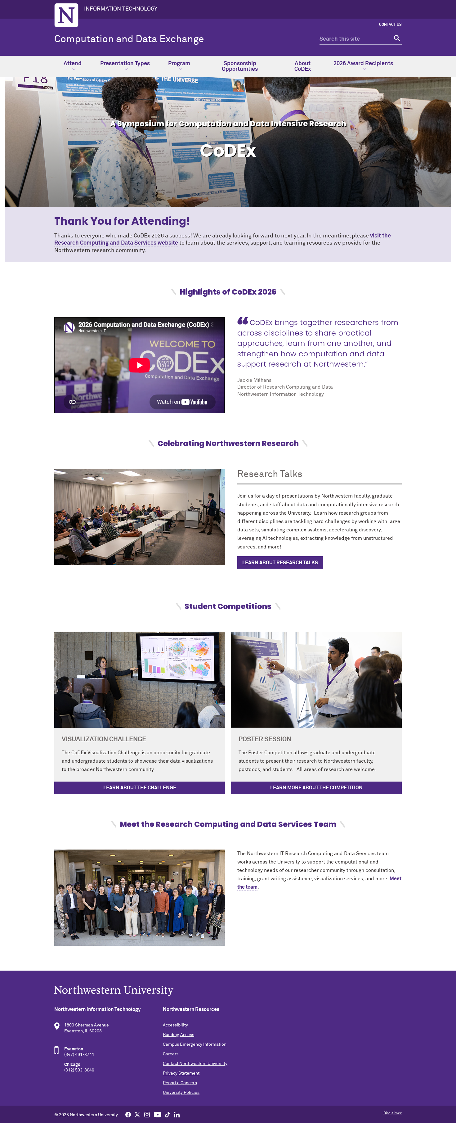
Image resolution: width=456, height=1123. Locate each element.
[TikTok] (167, 1114)
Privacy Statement (181, 1073)
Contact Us (390, 25)
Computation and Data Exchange (129, 39)
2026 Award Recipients (363, 63)
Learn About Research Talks (280, 562)
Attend (73, 63)
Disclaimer (392, 1113)
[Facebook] (128, 1114)
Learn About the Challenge (139, 787)
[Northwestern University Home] (66, 15)
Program (179, 63)
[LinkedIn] (177, 1114)
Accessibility (175, 1025)
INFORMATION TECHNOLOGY (120, 9)
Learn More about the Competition (316, 787)
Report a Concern (180, 1083)
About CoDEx (302, 66)
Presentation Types (125, 63)
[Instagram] (147, 1114)
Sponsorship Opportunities (240, 66)
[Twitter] (137, 1114)
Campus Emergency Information (194, 1044)
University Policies (181, 1092)
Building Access (178, 1035)
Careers (170, 1054)
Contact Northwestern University (195, 1064)
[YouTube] (157, 1114)
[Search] (396, 39)
